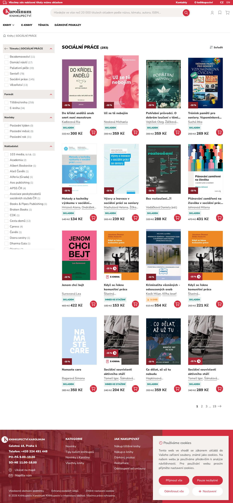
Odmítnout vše (174, 491)
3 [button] (207, 406)
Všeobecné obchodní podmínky (26, 491)
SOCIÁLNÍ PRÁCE (26, 36)
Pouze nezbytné (207, 480)
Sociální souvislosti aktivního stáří (118, 372)
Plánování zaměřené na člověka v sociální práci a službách (205, 201)
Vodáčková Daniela (158, 207)
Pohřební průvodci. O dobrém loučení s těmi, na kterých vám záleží (162, 115)
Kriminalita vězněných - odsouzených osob (163, 287)
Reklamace (121, 463)
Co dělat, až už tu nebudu (158, 372)
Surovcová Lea (71, 294)
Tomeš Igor (111, 378)
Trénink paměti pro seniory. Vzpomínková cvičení (203, 115)
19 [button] (214, 406)
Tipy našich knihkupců (80, 452)
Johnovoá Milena (199, 207)
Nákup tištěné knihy (127, 446)
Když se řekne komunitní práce (115, 287)
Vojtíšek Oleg (155, 122)
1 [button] (197, 406)
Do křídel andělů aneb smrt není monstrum (78, 115)
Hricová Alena (71, 207)
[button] (6, 49)
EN (228, 2)
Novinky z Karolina (78, 457)
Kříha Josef (169, 294)
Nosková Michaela (116, 122)
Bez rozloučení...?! (158, 199)
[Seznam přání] (219, 12)
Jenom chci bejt (73, 285)
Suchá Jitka (195, 122)
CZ (222, 2)
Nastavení (209, 491)
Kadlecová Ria (71, 122)
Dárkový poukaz (124, 457)
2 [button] (202, 406)
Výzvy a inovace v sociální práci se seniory (121, 201)
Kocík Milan (153, 294)
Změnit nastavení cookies (100, 491)
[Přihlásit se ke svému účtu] (212, 12)
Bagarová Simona (73, 378)
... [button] (210, 406)
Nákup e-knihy (123, 452)
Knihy (10, 36)
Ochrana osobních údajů (64, 491)
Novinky (71, 446)
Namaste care (71, 370)
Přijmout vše (174, 480)
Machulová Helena (116, 207)
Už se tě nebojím (116, 113)
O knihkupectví (203, 2)
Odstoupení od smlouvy (129, 469)
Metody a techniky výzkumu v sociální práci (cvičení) (75, 201)
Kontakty (181, 2)
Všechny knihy (75, 463)
